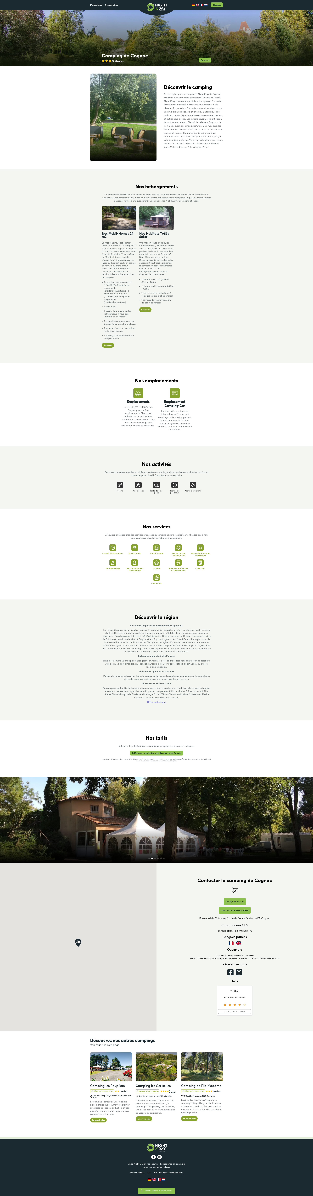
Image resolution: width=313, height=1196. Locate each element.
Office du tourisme (156, 702)
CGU (155, 1172)
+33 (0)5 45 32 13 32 (235, 901)
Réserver (217, 5)
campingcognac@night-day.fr (235, 910)
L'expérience (96, 5)
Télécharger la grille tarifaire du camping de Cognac (156, 753)
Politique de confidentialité (171, 1172)
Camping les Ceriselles (153, 1086)
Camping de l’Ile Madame (201, 1086)
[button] (149, 858)
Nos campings (111, 5)
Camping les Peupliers (107, 1086)
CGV (149, 1172)
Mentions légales (137, 1172)
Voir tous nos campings (104, 1045)
